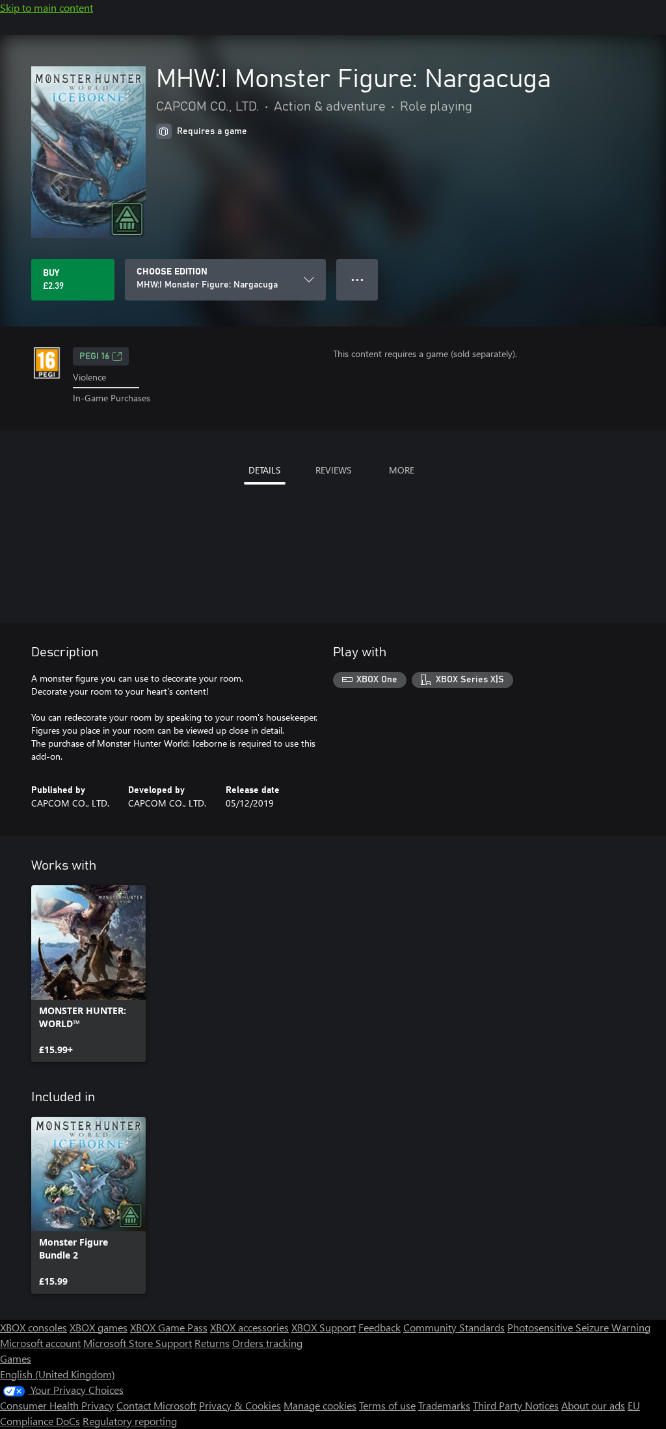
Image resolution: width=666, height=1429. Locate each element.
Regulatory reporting (130, 1421)
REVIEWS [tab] (333, 470)
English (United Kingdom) (57, 1374)
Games (15, 1358)
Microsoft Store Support (137, 1343)
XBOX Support (323, 1327)
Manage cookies (320, 1405)
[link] (88, 973)
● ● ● (357, 279)
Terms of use (387, 1405)
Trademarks (444, 1405)
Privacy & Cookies (240, 1405)
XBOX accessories (249, 1327)
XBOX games (98, 1327)
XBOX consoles (33, 1327)
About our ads (593, 1405)
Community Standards (454, 1327)
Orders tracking (267, 1343)
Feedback (379, 1327)
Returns (212, 1343)
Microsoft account (40, 1343)
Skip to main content (46, 7)
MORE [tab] (401, 470)
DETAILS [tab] (264, 470)
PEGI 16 (94, 356)
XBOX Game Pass (168, 1327)
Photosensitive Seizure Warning (578, 1327)
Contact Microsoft (156, 1405)
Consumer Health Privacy (57, 1405)
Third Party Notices (516, 1405)
